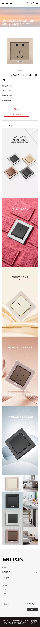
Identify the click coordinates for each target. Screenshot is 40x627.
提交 (32, 609)
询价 (15, 109)
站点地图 (32, 623)
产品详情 (8, 125)
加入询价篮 (15, 114)
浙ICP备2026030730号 (11, 621)
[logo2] (20, 559)
